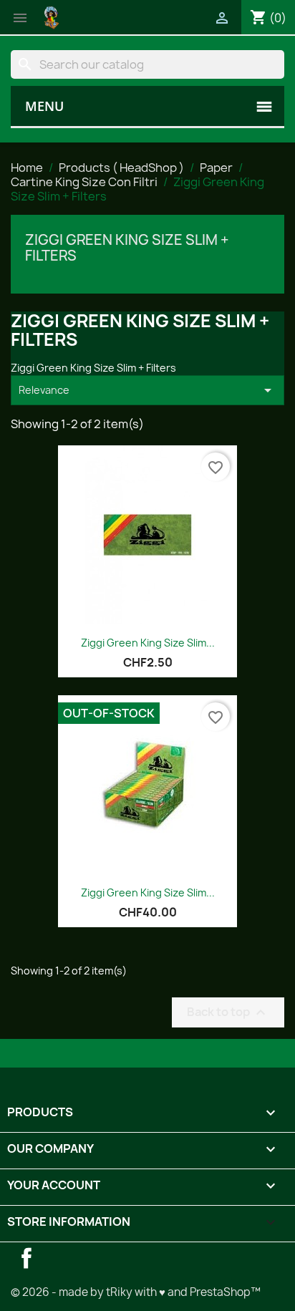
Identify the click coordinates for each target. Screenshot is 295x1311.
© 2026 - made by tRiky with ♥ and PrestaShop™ (136, 1292)
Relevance (147, 390)
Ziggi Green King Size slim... (148, 642)
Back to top (228, 1013)
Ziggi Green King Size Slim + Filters (127, 248)
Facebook (26, 1258)
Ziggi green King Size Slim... (148, 892)
